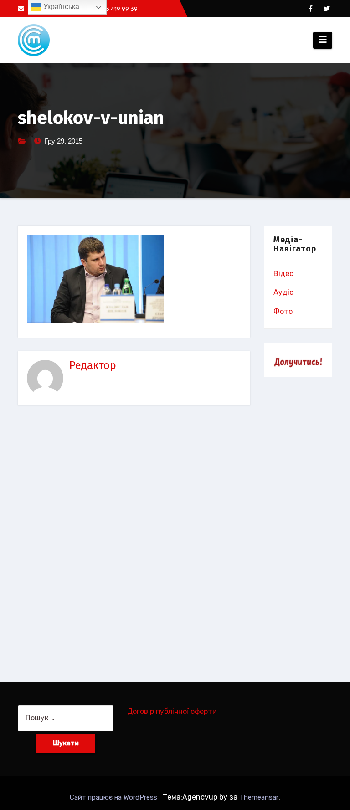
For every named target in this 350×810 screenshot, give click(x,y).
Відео (283, 273)
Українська (60, 6)
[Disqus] (134, 537)
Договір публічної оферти (172, 711)
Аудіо (283, 292)
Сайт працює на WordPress (114, 797)
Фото (283, 311)
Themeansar (258, 797)
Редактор (92, 365)
